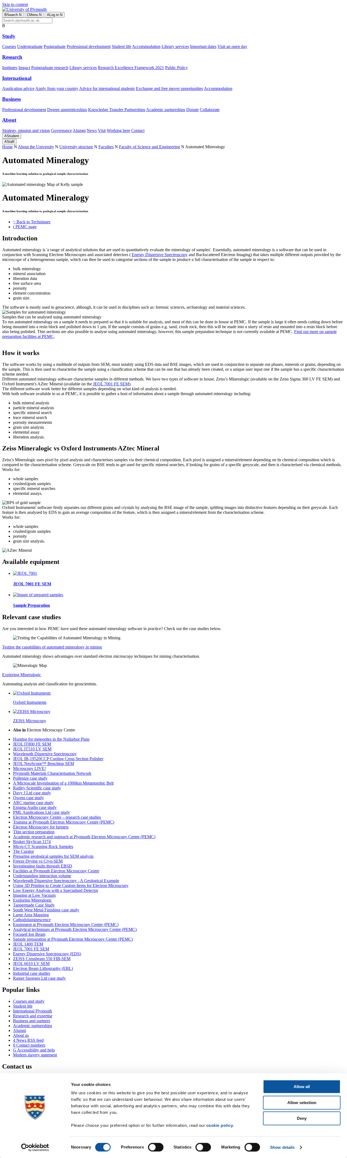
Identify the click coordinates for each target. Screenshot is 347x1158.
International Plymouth (32, 1011)
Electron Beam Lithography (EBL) (43, 968)
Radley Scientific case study (37, 788)
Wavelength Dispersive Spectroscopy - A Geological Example (66, 880)
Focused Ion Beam (29, 934)
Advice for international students (107, 88)
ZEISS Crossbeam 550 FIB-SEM (41, 958)
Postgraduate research (49, 67)
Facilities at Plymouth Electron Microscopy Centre (56, 871)
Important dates (203, 46)
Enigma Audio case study (35, 807)
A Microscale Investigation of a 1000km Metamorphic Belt (63, 783)
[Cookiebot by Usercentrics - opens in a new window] (35, 1147)
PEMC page (25, 226)
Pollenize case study (30, 778)
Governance (61, 130)
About (9, 120)
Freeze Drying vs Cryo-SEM (38, 861)
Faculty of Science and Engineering (149, 146)
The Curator (23, 851)
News (92, 130)
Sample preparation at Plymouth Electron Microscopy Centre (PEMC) (73, 939)
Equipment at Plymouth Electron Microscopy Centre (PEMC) (65, 924)
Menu (34, 15)
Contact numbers (29, 1045)
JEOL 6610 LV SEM (31, 963)
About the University (36, 146)
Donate (192, 109)
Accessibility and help (34, 1050)
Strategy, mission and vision (26, 130)
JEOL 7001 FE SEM (111, 384)
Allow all (302, 1086)
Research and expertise (32, 1016)
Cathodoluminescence (32, 919)
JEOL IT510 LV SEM (32, 749)
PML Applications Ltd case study (41, 812)
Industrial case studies (31, 973)
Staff (9, 142)
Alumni (79, 130)
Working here (118, 130)
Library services (175, 46)
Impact (24, 67)
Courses (9, 46)
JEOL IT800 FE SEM (32, 744)
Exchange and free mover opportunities (169, 88)
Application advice (18, 88)
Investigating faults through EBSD (42, 866)
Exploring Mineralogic (21, 674)
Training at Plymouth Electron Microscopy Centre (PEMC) (63, 822)
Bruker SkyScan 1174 (32, 841)
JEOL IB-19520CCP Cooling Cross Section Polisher (58, 758)
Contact (137, 130)
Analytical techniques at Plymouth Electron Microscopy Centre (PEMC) (75, 929)
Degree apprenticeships (67, 109)
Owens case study (28, 797)
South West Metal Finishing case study (46, 910)
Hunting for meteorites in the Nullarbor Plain (51, 739)
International (16, 78)
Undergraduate (30, 46)
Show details (282, 1147)
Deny (302, 1118)
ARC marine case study (33, 802)
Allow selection (301, 1102)
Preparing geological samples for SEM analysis (53, 856)
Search (12, 15)
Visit (102, 130)
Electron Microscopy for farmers (41, 827)
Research (12, 57)
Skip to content (15, 4)
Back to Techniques (31, 222)
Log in (54, 15)
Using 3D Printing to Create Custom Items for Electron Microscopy (70, 885)
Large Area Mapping (31, 914)
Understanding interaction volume (42, 875)
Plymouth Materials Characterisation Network (52, 773)
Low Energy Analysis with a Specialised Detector (55, 890)
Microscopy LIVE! (29, 768)
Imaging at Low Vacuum (34, 895)
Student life (121, 46)
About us (21, 1035)
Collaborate (210, 109)
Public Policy (176, 67)
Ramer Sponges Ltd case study (39, 978)
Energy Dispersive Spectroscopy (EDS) (47, 953)
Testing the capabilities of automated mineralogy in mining (52, 647)
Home (7, 146)
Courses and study (28, 1001)
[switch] (155, 1147)
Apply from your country (56, 88)
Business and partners (31, 1020)
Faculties (106, 146)
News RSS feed (28, 1040)
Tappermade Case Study (34, 905)
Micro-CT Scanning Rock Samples (43, 846)
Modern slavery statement (35, 1055)
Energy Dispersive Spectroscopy (160, 254)
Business (11, 99)
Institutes (9, 67)
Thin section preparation (33, 832)
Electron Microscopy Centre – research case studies (57, 817)
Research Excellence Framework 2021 (131, 67)
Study (8, 36)
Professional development (89, 46)
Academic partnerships (165, 109)
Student (11, 136)
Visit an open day (232, 46)
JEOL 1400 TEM (28, 944)
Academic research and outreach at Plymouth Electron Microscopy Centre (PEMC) (84, 836)
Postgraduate (55, 46)
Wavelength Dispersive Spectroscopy (45, 753)
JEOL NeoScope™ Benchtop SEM (43, 763)
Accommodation (146, 46)
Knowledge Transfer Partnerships (116, 109)
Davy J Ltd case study (32, 793)
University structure (76, 146)
